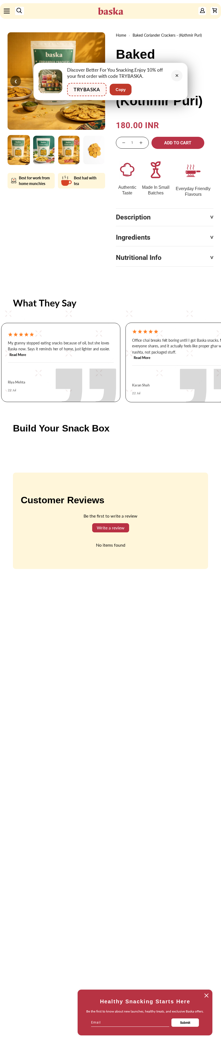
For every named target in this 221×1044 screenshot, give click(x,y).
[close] (206, 995)
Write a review (111, 527)
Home (121, 35)
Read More (17, 355)
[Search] (19, 11)
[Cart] (214, 11)
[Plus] (140, 143)
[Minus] (123, 143)
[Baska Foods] (110, 11)
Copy (121, 89)
